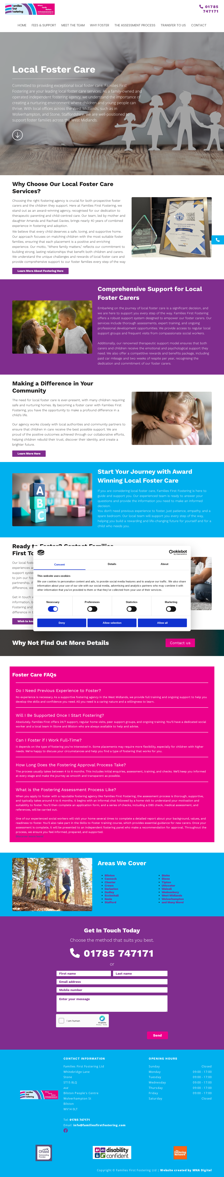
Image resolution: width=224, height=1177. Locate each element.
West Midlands (172, 895)
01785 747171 (211, 9)
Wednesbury (170, 892)
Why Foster (99, 25)
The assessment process (134, 25)
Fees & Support (44, 25)
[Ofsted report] (43, 1153)
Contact (198, 25)
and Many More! (173, 902)
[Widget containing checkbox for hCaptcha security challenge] (82, 1020)
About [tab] (164, 564)
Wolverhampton (173, 899)
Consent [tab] (59, 564)
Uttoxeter (168, 885)
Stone (166, 878)
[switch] (92, 609)
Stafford (110, 902)
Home (22, 25)
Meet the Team (73, 25)
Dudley (109, 892)
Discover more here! (29, 836)
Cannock (111, 878)
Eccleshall (112, 895)
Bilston (110, 875)
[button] (217, 239)
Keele (108, 899)
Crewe (109, 885)
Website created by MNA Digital (186, 1170)
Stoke (166, 875)
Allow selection (112, 622)
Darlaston (111, 889)
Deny (62, 622)
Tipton (166, 882)
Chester (110, 882)
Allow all (162, 622)
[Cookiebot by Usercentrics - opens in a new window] (171, 552)
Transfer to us (173, 25)
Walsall (167, 889)
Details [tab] (112, 564)
